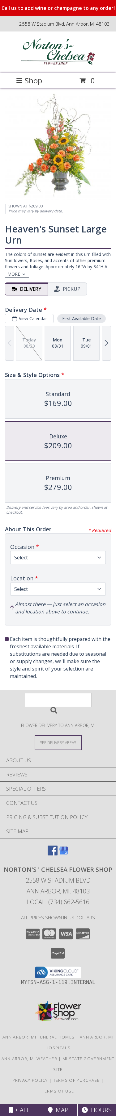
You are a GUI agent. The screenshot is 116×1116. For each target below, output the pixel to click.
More (13, 274)
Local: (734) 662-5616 (58, 902)
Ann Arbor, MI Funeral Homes (38, 1037)
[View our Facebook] (53, 853)
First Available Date (81, 318)
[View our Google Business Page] (64, 853)
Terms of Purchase (76, 1080)
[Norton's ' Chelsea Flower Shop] (58, 64)
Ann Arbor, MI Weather (29, 1058)
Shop (33, 80)
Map (60, 1110)
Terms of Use (58, 1091)
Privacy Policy (30, 1080)
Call (21, 1110)
